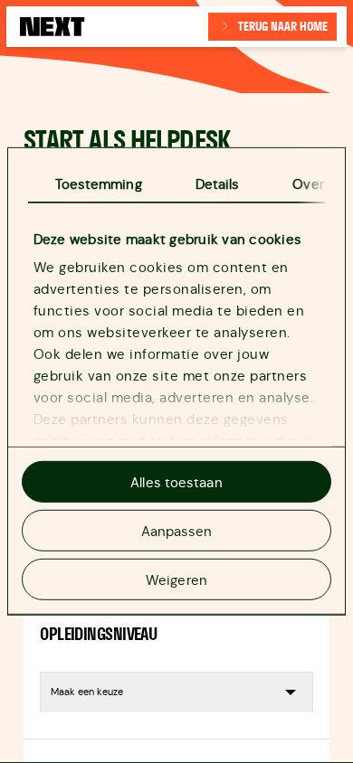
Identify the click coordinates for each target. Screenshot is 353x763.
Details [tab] (218, 184)
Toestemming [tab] (98, 184)
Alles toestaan (176, 482)
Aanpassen (177, 530)
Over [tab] (307, 184)
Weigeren (176, 579)
